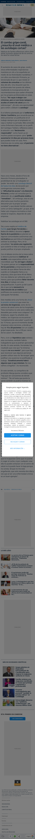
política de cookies (21, 408)
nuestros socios (27, 391)
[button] (17, 430)
